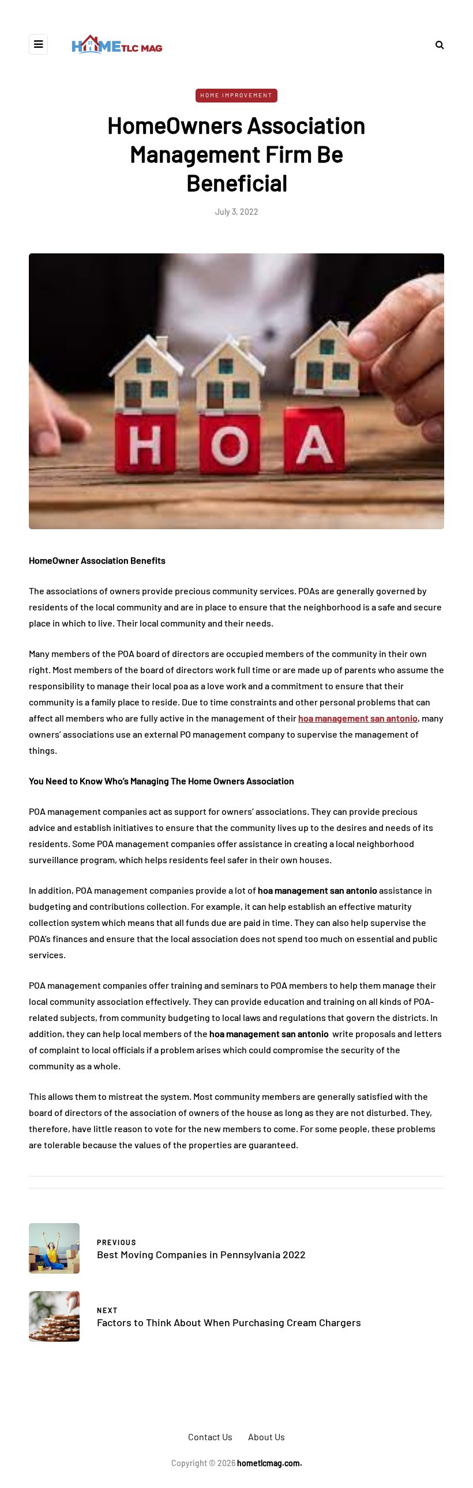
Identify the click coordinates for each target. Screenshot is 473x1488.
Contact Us (210, 1436)
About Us (266, 1436)
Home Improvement (236, 95)
